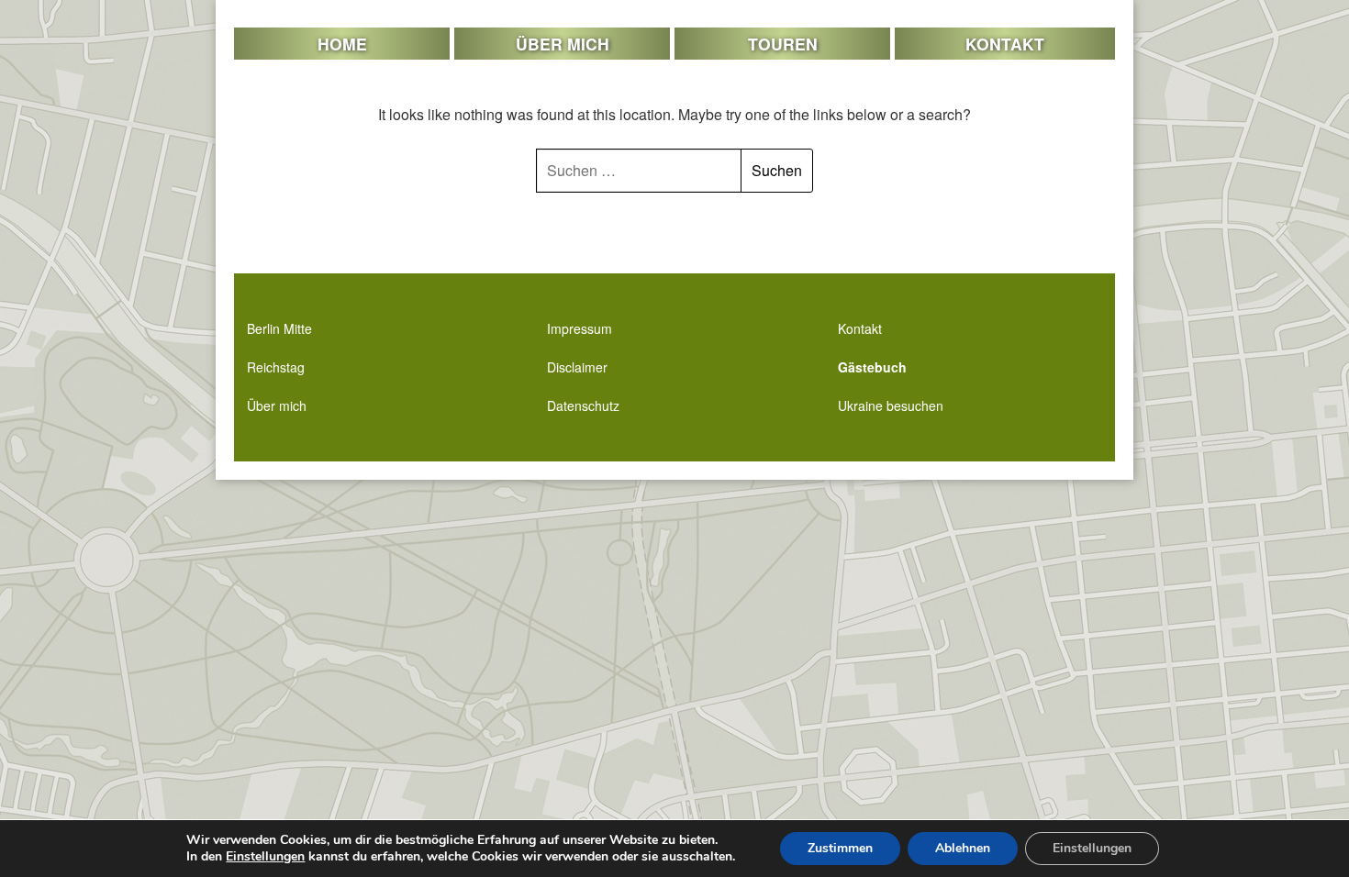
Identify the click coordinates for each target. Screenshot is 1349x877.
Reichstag (276, 367)
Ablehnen (962, 848)
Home (342, 43)
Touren (783, 43)
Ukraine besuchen (890, 405)
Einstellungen (265, 857)
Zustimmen (840, 848)
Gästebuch (872, 367)
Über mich (562, 43)
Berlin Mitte (279, 328)
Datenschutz (583, 405)
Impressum (579, 328)
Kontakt (1004, 43)
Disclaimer (577, 367)
